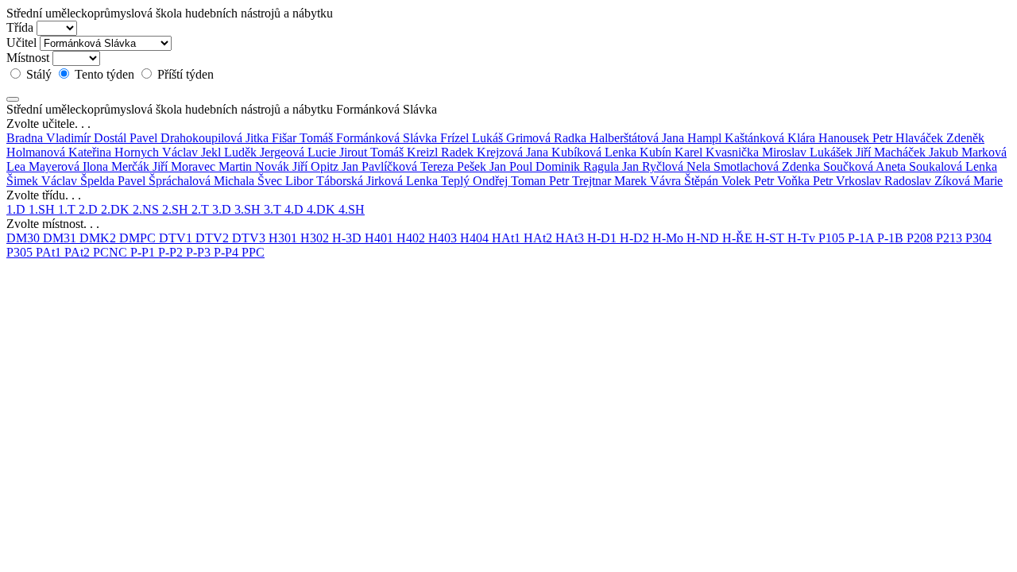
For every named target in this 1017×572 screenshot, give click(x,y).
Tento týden (104, 74)
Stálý (39, 74)
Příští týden (184, 74)
